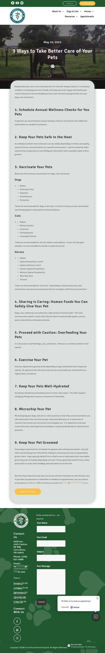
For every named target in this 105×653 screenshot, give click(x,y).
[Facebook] (12, 3)
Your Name (43, 522)
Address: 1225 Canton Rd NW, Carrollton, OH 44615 (20, 547)
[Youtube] (17, 3)
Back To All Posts (27, 491)
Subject (41, 551)
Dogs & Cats (72, 11)
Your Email (42, 537)
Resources (70, 16)
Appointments (87, 16)
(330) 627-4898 (34, 483)
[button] (96, 616)
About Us (56, 11)
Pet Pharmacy (87, 3)
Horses (87, 11)
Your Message (44, 566)
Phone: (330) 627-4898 (20, 558)
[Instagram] (22, 3)
